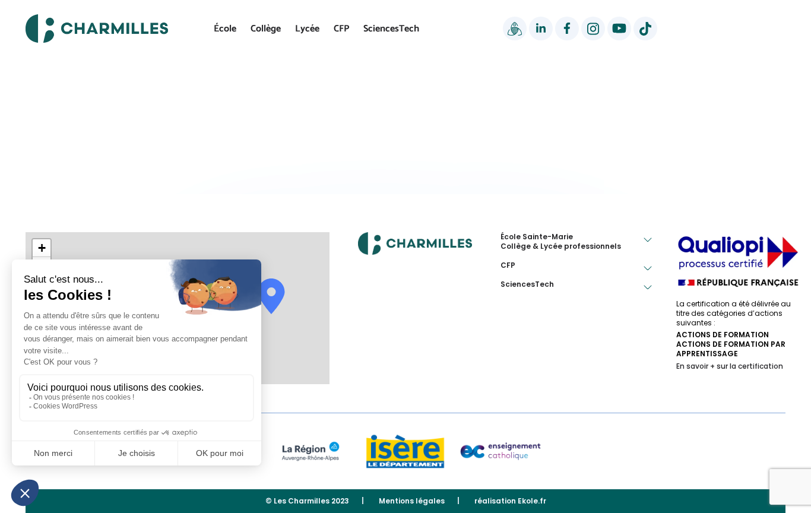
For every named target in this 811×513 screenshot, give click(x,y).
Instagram (593, 28)
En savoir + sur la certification (729, 366)
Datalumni (515, 28)
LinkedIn (541, 28)
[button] (41, 248)
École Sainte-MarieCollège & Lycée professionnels (560, 241)
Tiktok (645, 28)
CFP (341, 29)
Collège (266, 29)
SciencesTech (391, 29)
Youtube (619, 28)
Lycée (307, 29)
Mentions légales (412, 501)
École (225, 29)
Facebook (567, 28)
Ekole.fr (532, 501)
